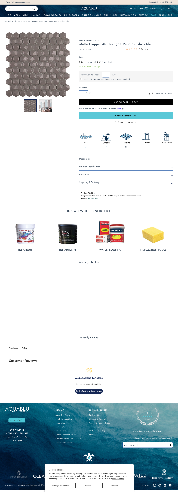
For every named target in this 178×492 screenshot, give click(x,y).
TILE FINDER (111, 15)
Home (7, 21)
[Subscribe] (170, 445)
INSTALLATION (128, 15)
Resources (84, 174)
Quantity (83, 87)
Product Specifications (90, 166)
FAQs (91, 434)
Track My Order (95, 415)
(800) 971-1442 (166, 2)
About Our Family (63, 415)
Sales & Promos (62, 423)
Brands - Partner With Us (66, 434)
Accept (88, 485)
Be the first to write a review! (89, 391)
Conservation (61, 427)
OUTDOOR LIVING (92, 15)
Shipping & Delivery (89, 182)
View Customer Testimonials (147, 430)
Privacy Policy (118, 478)
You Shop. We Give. (88, 193)
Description (85, 158)
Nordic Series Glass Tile (21, 21)
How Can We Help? (163, 93)
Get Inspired (94, 427)
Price (81, 57)
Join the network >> (22, 2)
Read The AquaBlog (64, 419)
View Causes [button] (136, 196)
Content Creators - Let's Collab (68, 438)
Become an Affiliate (64, 442)
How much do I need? (90, 74)
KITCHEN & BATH (32, 15)
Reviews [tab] (13, 348)
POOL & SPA (13, 15)
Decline (114, 485)
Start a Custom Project (98, 431)
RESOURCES (165, 15)
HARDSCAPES (71, 15)
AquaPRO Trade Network (99, 423)
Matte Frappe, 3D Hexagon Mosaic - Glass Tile (50, 21)
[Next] (68, 106)
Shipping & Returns (97, 419)
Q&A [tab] (24, 348)
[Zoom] (37, 64)
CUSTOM (143, 15)
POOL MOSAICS (53, 15)
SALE (153, 15)
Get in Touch (16, 420)
